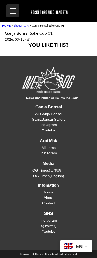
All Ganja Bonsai (48, 114)
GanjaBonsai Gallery (48, 119)
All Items (49, 147)
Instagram (48, 125)
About (48, 198)
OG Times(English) (48, 176)
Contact (48, 203)
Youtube (48, 130)
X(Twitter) (48, 226)
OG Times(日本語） (48, 170)
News (48, 192)
